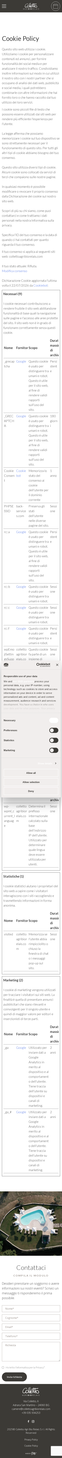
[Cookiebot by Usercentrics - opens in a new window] (37, 665)
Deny (31, 791)
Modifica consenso (14, 271)
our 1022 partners (23, 681)
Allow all (31, 773)
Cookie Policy (31, 1445)
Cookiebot (40, 285)
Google (21, 361)
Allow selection (31, 782)
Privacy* (40, 1367)
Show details (45, 763)
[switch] (53, 730)
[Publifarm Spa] (31, 1453)
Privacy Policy (31, 1439)
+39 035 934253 (31, 1413)
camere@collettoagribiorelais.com (31, 1409)
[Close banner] (57, 665)
